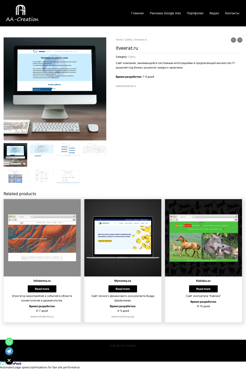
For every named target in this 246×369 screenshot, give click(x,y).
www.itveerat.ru (126, 86)
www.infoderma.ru (42, 316)
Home (119, 39)
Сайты (129, 39)
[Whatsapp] (9, 342)
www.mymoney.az (122, 316)
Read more (42, 289)
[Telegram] (9, 351)
